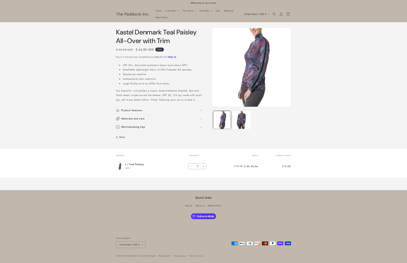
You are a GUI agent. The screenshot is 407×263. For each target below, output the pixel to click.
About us (199, 205)
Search (188, 205)
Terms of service (196, 255)
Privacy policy (180, 255)
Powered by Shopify (147, 255)
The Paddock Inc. (131, 255)
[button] (172, 10)
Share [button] (122, 137)
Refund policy (165, 255)
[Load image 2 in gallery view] (242, 120)
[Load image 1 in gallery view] (222, 120)
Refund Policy (215, 205)
